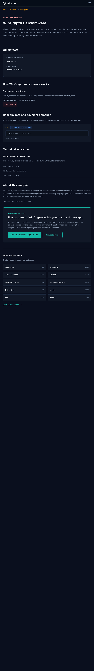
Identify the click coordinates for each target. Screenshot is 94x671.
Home (4, 10)
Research (13, 10)
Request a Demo (52, 235)
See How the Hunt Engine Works (24, 235)
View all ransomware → (12, 305)
